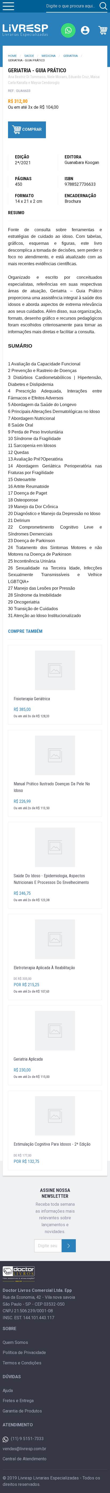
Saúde (29, 56)
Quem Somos (15, 1342)
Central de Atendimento (24, 1458)
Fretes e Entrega (18, 1400)
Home (12, 56)
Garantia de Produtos (22, 1411)
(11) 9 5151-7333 (27, 1438)
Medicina (49, 56)
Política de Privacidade (24, 1352)
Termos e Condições (22, 1362)
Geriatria (70, 56)
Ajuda (8, 1390)
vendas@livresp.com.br (24, 1448)
